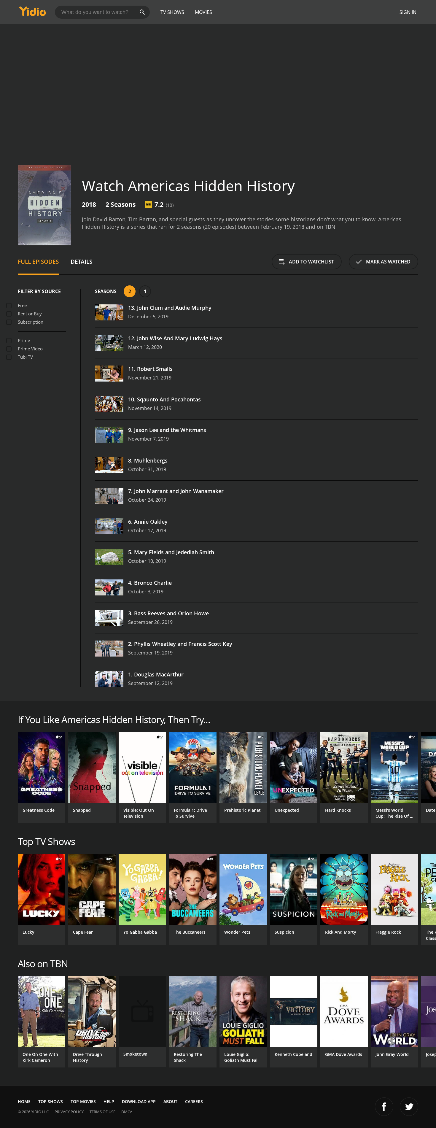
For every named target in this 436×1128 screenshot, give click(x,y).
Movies (203, 12)
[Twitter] (409, 1106)
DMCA (126, 1111)
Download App (139, 1101)
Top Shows (50, 1101)
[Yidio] (32, 13)
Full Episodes (38, 262)
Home (24, 1101)
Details (81, 262)
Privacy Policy (69, 1111)
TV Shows (172, 12)
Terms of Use (102, 1111)
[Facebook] (384, 1106)
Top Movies (83, 1101)
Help (109, 1101)
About (170, 1101)
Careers (194, 1101)
